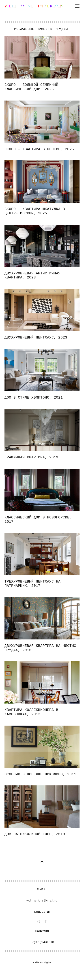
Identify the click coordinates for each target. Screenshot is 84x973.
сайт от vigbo (42, 962)
